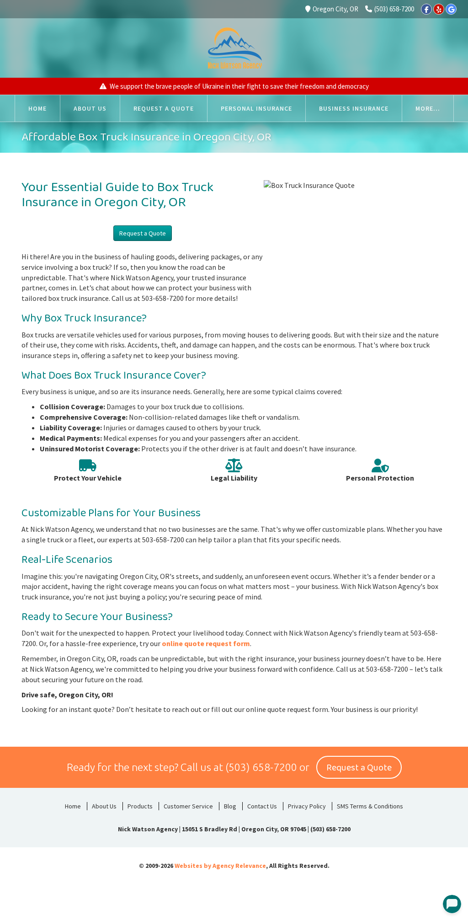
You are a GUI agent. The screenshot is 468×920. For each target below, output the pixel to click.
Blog (230, 806)
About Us (104, 806)
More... (427, 108)
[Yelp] (438, 9)
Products (140, 806)
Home (73, 806)
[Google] (451, 9)
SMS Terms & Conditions (370, 806)
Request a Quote (142, 233)
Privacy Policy (307, 806)
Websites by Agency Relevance (220, 865)
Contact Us (262, 806)
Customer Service (188, 806)
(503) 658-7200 (394, 9)
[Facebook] (426, 9)
